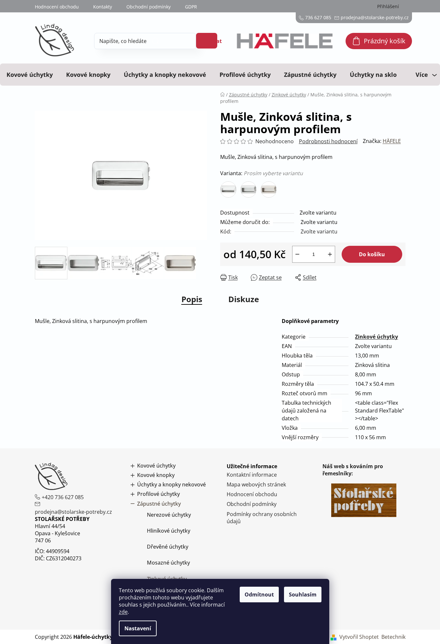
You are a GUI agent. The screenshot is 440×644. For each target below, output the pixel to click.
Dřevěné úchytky (167, 546)
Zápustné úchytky (159, 504)
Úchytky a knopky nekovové (171, 485)
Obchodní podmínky (148, 7)
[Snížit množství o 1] (297, 254)
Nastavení (137, 628)
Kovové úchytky (156, 466)
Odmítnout (259, 594)
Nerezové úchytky (169, 514)
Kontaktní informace (252, 474)
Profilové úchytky (158, 494)
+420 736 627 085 (63, 497)
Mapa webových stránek (256, 484)
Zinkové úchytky (376, 336)
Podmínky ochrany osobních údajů (262, 518)
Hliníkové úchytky (168, 530)
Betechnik (393, 636)
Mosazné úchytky (168, 562)
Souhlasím (303, 594)
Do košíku (372, 254)
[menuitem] (29, 74)
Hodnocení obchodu (57, 7)
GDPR (191, 7)
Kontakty (102, 7)
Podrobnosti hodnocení (328, 141)
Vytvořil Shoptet (359, 636)
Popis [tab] (191, 299)
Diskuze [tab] (243, 299)
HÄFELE (392, 141)
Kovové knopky (156, 475)
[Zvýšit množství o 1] (330, 254)
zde (123, 611)
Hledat (211, 41)
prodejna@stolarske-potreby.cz (73, 511)
